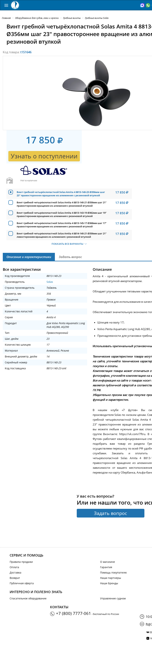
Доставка (15, 572)
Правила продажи (21, 562)
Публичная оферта (22, 583)
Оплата (14, 567)
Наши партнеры (110, 578)
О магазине (107, 562)
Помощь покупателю (113, 572)
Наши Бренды (109, 583)
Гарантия (106, 567)
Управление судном (113, 598)
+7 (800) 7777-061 (73, 613)
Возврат (15, 578)
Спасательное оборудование (28, 598)
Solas (50, 282)
